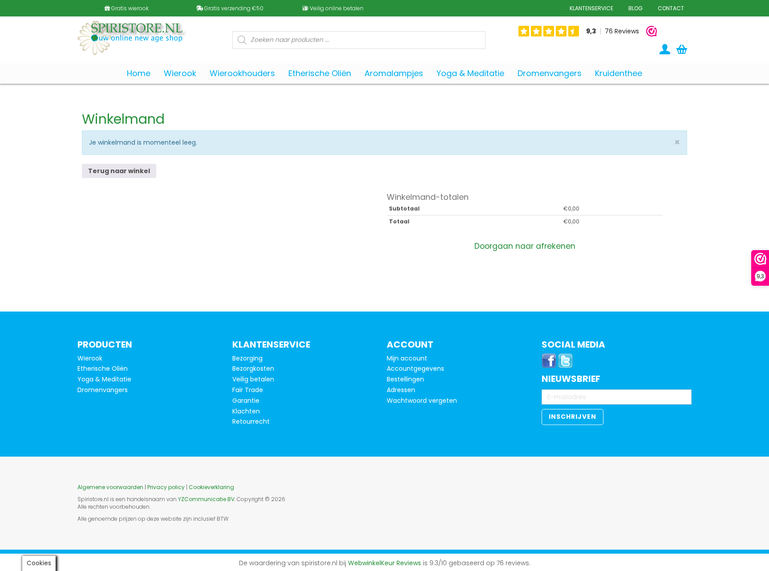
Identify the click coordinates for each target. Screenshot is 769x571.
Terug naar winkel (119, 170)
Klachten (246, 411)
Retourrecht (251, 421)
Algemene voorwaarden (110, 487)
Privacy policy (166, 487)
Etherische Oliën (102, 368)
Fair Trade (247, 389)
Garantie (245, 400)
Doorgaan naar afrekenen (524, 246)
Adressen (401, 389)
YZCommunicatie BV (206, 499)
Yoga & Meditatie (104, 379)
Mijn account (407, 358)
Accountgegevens (415, 368)
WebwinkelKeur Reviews (384, 563)
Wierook (89, 358)
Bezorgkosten (253, 368)
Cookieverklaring (211, 487)
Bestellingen (405, 379)
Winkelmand (123, 119)
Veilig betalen (253, 379)
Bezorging (247, 358)
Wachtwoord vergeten (422, 400)
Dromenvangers (102, 389)
